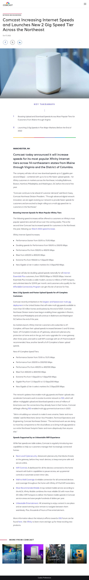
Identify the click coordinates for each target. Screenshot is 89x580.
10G (62, 398)
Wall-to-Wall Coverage (25, 480)
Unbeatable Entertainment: (27, 503)
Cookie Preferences (44, 578)
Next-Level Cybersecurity (26, 456)
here (20, 522)
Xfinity (29, 522)
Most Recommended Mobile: (28, 488)
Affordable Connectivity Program (26, 287)
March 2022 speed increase (43, 229)
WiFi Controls (21, 468)
